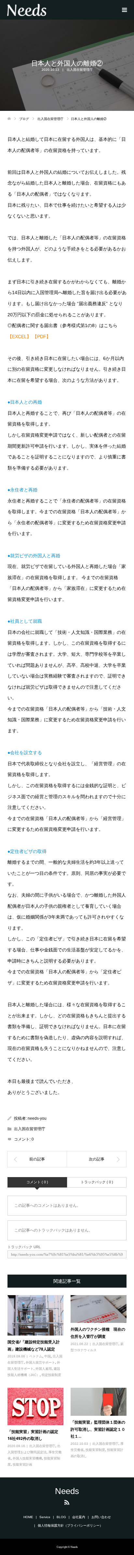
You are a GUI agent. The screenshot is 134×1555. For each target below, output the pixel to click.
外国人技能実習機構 (27, 1458)
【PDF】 (42, 336)
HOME (28, 1517)
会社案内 (78, 1517)
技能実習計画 (22, 1464)
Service (44, 1517)
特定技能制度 (51, 1375)
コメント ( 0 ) (37, 1182)
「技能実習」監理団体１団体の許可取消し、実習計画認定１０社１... (98, 1429)
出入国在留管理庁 (80, 69)
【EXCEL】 (19, 336)
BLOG (61, 1517)
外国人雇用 (43, 1368)
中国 (47, 1356)
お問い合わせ (101, 1517)
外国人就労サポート (40, 1362)
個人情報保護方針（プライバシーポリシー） (70, 1525)
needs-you (37, 1118)
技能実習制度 (95, 1450)
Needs (67, 1491)
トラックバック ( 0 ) (97, 1182)
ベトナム (35, 1356)
